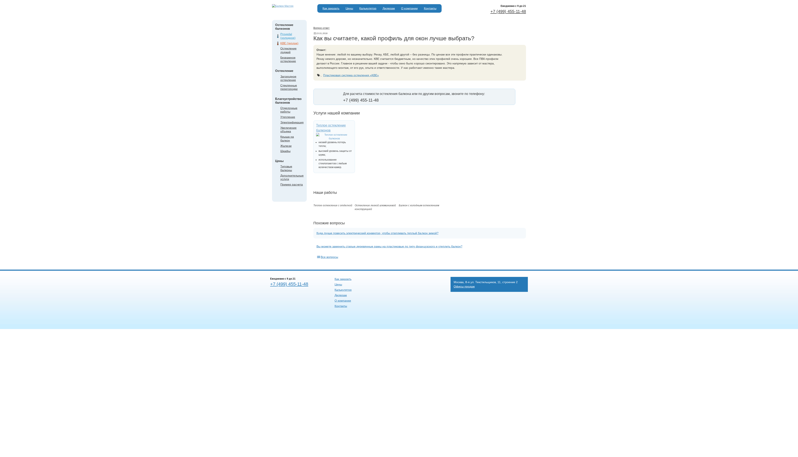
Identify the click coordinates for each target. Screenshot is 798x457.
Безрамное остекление (288, 59)
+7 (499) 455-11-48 (508, 11)
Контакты (430, 8)
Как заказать (331, 8)
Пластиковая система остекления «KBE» (351, 75)
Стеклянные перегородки (289, 87)
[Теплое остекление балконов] (334, 136)
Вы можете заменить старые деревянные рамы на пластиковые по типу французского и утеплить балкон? (389, 246)
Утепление (287, 117)
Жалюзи (286, 145)
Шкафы (285, 151)
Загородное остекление (288, 78)
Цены (349, 8)
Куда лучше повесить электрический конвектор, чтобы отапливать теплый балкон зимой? (377, 233)
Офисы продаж (464, 286)
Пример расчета (291, 184)
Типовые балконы (286, 168)
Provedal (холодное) (288, 35)
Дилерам (389, 8)
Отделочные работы (288, 109)
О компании (409, 8)
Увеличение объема (288, 129)
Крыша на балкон (287, 138)
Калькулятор (367, 8)
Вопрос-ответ (321, 28)
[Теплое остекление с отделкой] (313, 200)
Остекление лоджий (288, 50)
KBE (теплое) (289, 43)
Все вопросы (329, 257)
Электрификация (292, 122)
